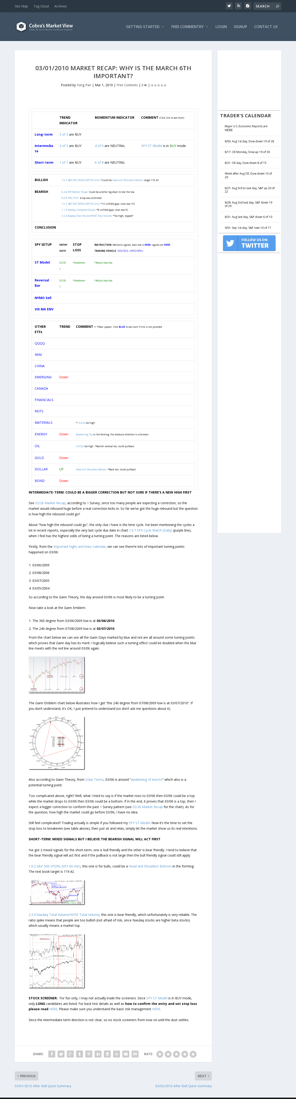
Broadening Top (84, 434)
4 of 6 (99, 145)
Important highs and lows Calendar (79, 546)
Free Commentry (187, 27)
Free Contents (127, 85)
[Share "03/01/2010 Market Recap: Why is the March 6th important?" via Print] (135, 1054)
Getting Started (143, 27)
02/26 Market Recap (50, 503)
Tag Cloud (41, 6)
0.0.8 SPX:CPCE (70, 198)
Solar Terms (94, 779)
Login (221, 27)
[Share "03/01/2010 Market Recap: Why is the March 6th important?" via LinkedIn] (98, 1054)
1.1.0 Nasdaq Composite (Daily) (78, 209)
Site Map (21, 6)
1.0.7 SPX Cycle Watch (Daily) (150, 530)
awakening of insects (146, 779)
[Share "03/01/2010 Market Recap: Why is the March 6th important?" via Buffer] (107, 1054)
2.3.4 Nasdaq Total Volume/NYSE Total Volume (86, 215)
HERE (53, 1009)
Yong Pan (84, 85)
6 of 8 (99, 162)
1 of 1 (63, 162)
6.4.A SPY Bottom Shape (74, 192)
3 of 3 (63, 134)
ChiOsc (81, 422)
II (88, 503)
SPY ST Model (151, 145)
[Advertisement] (253, 80)
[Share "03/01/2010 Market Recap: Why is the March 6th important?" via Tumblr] (79, 1054)
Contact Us (266, 27)
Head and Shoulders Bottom (91, 469)
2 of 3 (63, 145)
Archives (60, 6)
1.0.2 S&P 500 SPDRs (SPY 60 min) (80, 203)
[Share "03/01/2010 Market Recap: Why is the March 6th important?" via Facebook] (51, 1054)
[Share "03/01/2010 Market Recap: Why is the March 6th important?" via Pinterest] (88, 1054)
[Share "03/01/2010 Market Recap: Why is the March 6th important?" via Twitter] (61, 1054)
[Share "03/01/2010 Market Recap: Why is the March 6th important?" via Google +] (70, 1054)
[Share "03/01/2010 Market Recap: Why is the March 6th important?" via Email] (125, 1054)
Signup (240, 27)
